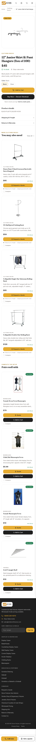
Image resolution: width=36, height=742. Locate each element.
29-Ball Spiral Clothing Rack (13, 225)
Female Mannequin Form (12, 514)
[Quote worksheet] (21, 3)
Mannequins (5, 663)
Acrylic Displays (6, 657)
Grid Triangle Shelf (10, 570)
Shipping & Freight (8, 118)
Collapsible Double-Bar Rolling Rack (16, 335)
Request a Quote (19, 185)
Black (5, 84)
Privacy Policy (15, 726)
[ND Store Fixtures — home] (6, 3)
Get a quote (27, 739)
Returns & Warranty (8, 123)
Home (3, 9)
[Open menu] (32, 3)
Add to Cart (19, 90)
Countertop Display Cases (10, 647)
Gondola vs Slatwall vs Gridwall (11, 681)
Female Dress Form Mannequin (14, 401)
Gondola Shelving (7, 671)
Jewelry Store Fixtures (9, 699)
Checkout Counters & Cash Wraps (12, 703)
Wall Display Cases (7, 650)
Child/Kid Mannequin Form (13, 457)
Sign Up (30, 630)
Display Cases (6, 640)
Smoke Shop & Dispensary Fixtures (13, 696)
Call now (10, 739)
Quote (19, 415)
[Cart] (26, 3)
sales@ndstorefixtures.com (12, 622)
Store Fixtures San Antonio (10, 693)
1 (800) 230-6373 (10, 616)
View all (29, 136)
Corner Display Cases (8, 653)
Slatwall (4, 675)
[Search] (16, 3)
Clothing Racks (9, 9)
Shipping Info (6, 709)
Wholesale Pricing (7, 706)
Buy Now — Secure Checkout (18, 97)
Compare (8, 191)
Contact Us (5, 716)
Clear (12, 84)
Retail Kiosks (6, 643)
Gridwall (4, 678)
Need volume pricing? (18, 102)
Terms (23, 726)
